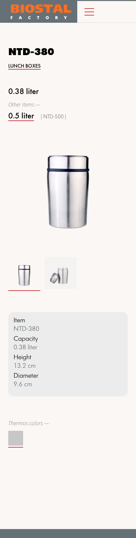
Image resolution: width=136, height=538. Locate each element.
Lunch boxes (24, 66)
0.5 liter (21, 116)
